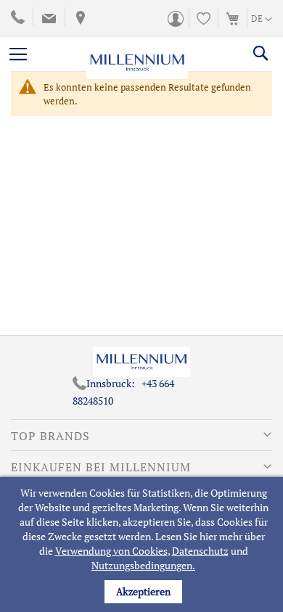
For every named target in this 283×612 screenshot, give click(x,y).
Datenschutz (200, 551)
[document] (143, 544)
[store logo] (137, 53)
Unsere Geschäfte (78, 18)
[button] (261, 19)
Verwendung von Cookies (111, 551)
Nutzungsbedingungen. (143, 565)
